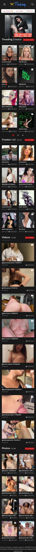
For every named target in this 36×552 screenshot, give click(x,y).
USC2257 (27, 547)
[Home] (18, 4)
